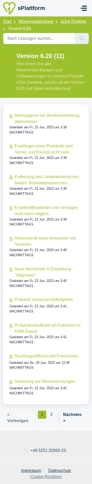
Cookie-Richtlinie (46, 476)
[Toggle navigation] (84, 8)
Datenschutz (59, 470)
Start (7, 21)
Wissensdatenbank (36, 21)
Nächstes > (72, 417)
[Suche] (81, 38)
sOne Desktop (73, 21)
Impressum (31, 470)
